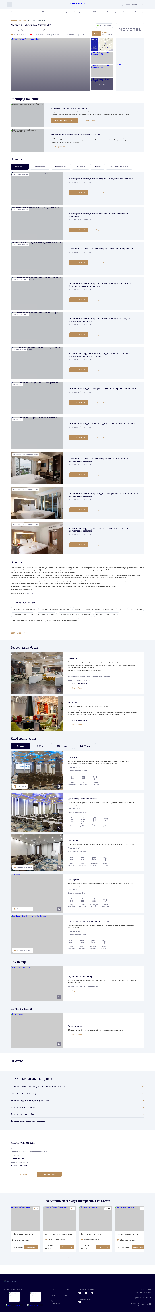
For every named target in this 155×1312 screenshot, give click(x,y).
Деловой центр (74, 35)
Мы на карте (23, 1174)
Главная (14, 20)
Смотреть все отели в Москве (79, 1258)
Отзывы (126, 12)
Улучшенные (61, 167)
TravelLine (119, 65)
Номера (33, 12)
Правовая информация (142, 1298)
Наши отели (55, 1295)
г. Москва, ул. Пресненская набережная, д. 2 (28, 30)
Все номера (20, 167)
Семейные (80, 167)
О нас (53, 1290)
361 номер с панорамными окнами (55, 609)
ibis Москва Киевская (91, 1234)
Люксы (98, 167)
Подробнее (90, 120)
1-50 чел (40, 746)
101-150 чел (62, 746)
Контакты (68, 1301)
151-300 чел (85, 746)
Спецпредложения (17, 12)
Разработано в (139, 1304)
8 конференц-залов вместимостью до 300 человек (95, 609)
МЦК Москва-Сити (47, 35)
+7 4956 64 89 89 (17, 1158)
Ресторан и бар (135, 609)
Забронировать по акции (64, 120)
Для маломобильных (119, 167)
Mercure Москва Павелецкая (58, 1234)
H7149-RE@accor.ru (19, 1165)
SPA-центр (97, 12)
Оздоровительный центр (23, 615)
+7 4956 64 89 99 (81, 683)
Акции (67, 1290)
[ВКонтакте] (80, 1293)
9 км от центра (20, 35)
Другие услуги (112, 12)
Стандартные (40, 167)
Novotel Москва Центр (127, 1234)
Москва (22, 20)
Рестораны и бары (62, 12)
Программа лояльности (55, 1302)
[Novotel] (130, 29)
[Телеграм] (92, 1293)
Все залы (20, 746)
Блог (66, 1295)
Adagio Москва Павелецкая (22, 1234)
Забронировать (79, 192)
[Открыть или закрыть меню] (9, 4)
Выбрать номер (31, 1247)
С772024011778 (30, 593)
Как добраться (49, 1174)
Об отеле (45, 12)
